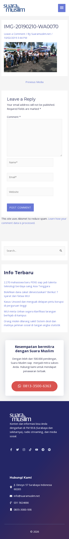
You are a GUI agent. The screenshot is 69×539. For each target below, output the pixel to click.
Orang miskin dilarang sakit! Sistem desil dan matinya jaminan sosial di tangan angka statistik (32, 323)
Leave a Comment (14, 34)
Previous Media (34, 82)
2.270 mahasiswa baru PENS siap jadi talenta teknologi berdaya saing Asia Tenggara (30, 284)
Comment (14, 117)
